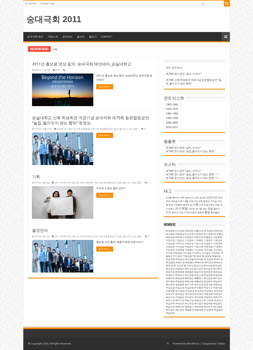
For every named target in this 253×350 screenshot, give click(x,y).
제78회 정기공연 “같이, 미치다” (183, 73)
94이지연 (179, 300)
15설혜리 (189, 250)
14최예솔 (208, 246)
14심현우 (189, 246)
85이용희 (208, 269)
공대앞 (202, 197)
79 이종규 (177, 256)
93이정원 (198, 297)
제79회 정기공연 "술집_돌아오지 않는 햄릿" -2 (192, 177)
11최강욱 (217, 240)
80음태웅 (216, 256)
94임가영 (189, 300)
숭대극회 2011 (53, 19)
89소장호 (208, 278)
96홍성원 (198, 310)
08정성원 (170, 237)
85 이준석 (188, 265)
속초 (201, 205)
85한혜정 (179, 272)
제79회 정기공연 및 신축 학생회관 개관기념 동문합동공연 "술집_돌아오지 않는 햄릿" (98, 129)
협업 (207, 212)
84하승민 (218, 262)
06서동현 (170, 234)
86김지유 (198, 272)
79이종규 (197, 256)
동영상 (206, 201)
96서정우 (208, 307)
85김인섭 (198, 265)
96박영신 (189, 307)
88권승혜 (179, 278)
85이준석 (217, 269)
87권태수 (170, 275)
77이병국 (196, 253)
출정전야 (40, 230)
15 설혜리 (218, 246)
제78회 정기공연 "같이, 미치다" (183, 147)
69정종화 (177, 253)
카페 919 (183, 212)
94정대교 (198, 300)
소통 (195, 204)
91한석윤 (217, 288)
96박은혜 (198, 307)
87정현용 (217, 275)
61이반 (169, 253)
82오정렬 (189, 259)
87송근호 (198, 275)
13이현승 (179, 246)
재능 (205, 209)
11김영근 (179, 240)
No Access (30, 3)
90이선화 (198, 284)
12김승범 (170, 243)
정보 (210, 208)
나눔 (185, 201)
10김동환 (217, 237)
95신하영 (189, 303)
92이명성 (179, 294)
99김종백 (218, 310)
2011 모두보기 (174, 67)
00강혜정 (170, 231)
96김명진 (217, 303)
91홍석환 (170, 291)
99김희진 (170, 313)
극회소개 (53, 36)
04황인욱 (198, 231)
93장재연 (208, 297)
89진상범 (189, 281)
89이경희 (217, 278)
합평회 (200, 212)
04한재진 (189, 231)
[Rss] (203, 3)
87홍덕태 (170, 278)
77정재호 (215, 253)
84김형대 (189, 262)
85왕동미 (179, 269)
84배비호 (199, 262)
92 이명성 (180, 291)
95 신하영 (208, 300)
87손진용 (189, 275)
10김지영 (170, 240)
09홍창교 (208, 237)
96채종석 (189, 310)
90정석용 (208, 284)
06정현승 (179, 234)
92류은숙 (218, 291)
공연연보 (67, 36)
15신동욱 (198, 250)
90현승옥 (217, 284)
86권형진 (189, 272)
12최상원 (217, 243)
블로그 (93, 36)
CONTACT (106, 36)
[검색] (227, 4)
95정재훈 (208, 303)
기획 (54, 49)
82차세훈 (198, 259)
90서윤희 (170, 284)
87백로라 (179, 275)
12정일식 (208, 243)
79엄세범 (187, 256)
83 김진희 (208, 259)
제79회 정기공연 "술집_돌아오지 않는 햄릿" (190, 151)
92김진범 (199, 291)
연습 (217, 205)
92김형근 (208, 291)
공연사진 (212, 197)
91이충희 (198, 288)
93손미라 (170, 297)
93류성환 (208, 294)
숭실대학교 (209, 205)
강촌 (196, 197)
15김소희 (170, 250)
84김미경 (180, 262)
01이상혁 (179, 231)
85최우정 (170, 272)
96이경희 (170, 310)
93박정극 (217, 294)
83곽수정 (218, 259)
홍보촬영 (215, 212)
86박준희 (208, 272)
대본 (200, 201)
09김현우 (189, 237)
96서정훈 (217, 307)
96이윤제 (179, 310)
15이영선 (217, 250)
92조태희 (198, 294)
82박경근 (179, 259)
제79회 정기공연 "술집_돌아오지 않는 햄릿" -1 (192, 174)
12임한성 (189, 243)
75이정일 (187, 253)
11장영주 (208, 240)
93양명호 (179, 297)
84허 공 (169, 265)
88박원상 (189, 278)
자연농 (191, 209)
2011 (58, 70)
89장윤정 (179, 281)
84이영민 (208, 262)
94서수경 (170, 300)
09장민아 (198, 237)
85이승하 (198, 269)
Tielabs (221, 343)
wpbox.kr (189, 197)
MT (182, 197)
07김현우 (198, 234)
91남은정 (189, 288)
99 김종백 (208, 310)
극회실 (174, 201)
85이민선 (189, 269)
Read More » (105, 86)
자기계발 (181, 208)
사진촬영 (178, 205)
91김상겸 (170, 288)
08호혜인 (179, 237)
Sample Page (47, 3)
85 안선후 (178, 265)
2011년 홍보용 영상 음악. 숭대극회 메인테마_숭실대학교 (81, 64)
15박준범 (179, 250)
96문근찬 (179, 307)
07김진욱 (189, 234)
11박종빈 (198, 240)
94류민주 (217, 297)
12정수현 (198, 243)
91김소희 (179, 288)
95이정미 (198, 303)
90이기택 (189, 284)
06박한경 (218, 231)
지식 (168, 212)
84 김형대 (170, 262)
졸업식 (217, 209)
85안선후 (170, 269)
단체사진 (193, 201)
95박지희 (179, 303)
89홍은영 (198, 281)
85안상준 (217, 265)
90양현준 (179, 284)
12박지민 (179, 243)
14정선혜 (198, 246)
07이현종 (208, 234)
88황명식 (198, 278)
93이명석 (189, 297)
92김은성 (189, 291)
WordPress (193, 343)
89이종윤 (170, 281)
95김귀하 (170, 303)
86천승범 (217, 272)
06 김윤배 (208, 231)
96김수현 (170, 307)
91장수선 (208, 288)
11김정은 (189, 240)
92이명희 (189, 294)
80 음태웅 (206, 256)
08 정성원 (218, 234)
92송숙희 (170, 294)
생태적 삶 (187, 205)
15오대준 (208, 250)
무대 (219, 201)
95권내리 (218, 300)
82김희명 (170, 259)
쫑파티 (175, 212)
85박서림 (207, 265)
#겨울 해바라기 (173, 197)
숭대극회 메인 (35, 36)
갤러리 (81, 36)
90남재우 (217, 281)
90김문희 (208, 281)
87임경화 (208, 275)
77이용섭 (206, 253)
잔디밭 (198, 209)
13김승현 (170, 246)
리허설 (213, 201)
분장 (171, 205)
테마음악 (192, 212)
